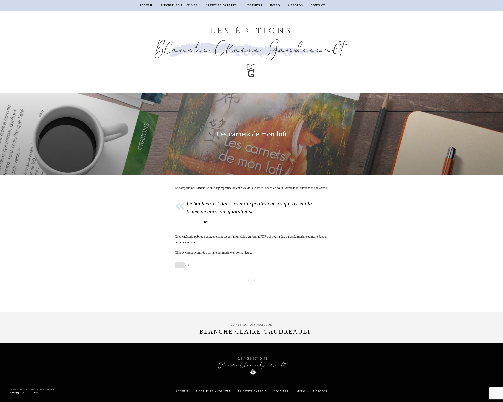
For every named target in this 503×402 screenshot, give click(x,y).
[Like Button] (180, 265)
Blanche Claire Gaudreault (255, 331)
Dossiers (254, 5)
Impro (275, 5)
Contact (318, 5)
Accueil (146, 5)
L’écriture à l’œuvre (179, 5)
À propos (295, 5)
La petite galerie (221, 5)
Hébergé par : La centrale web (24, 392)
